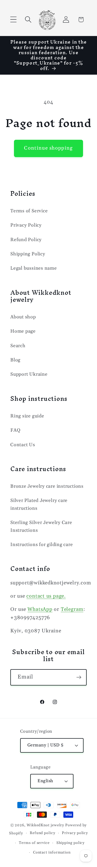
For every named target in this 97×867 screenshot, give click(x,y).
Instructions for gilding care (41, 545)
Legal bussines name (33, 268)
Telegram (72, 609)
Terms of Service (29, 211)
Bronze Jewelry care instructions (47, 486)
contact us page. (45, 596)
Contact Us (22, 445)
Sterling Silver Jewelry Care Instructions (41, 526)
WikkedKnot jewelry (45, 825)
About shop (23, 317)
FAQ (15, 430)
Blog (15, 360)
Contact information (52, 852)
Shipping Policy (27, 254)
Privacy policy (75, 833)
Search (18, 346)
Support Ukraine (29, 374)
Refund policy (42, 833)
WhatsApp (39, 609)
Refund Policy (26, 240)
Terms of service (34, 843)
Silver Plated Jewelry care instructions (39, 504)
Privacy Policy (26, 225)
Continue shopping (48, 148)
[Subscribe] (78, 677)
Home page (23, 331)
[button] (13, 19)
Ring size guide (27, 416)
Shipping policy (70, 843)
